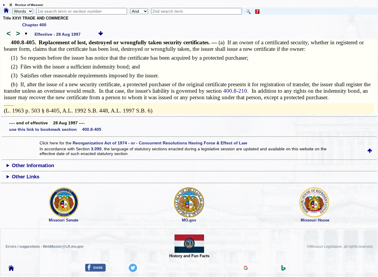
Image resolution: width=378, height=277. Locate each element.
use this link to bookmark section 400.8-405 (55, 129)
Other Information (33, 165)
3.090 (96, 148)
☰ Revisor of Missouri (24, 4)
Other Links (25, 177)
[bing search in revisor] (283, 269)
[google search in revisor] (246, 268)
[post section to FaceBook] (95, 270)
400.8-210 (235, 91)
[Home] (6, 11)
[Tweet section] (133, 270)
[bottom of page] (100, 34)
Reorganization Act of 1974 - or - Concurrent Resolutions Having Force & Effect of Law (160, 143)
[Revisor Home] (11, 269)
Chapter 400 (34, 24)
